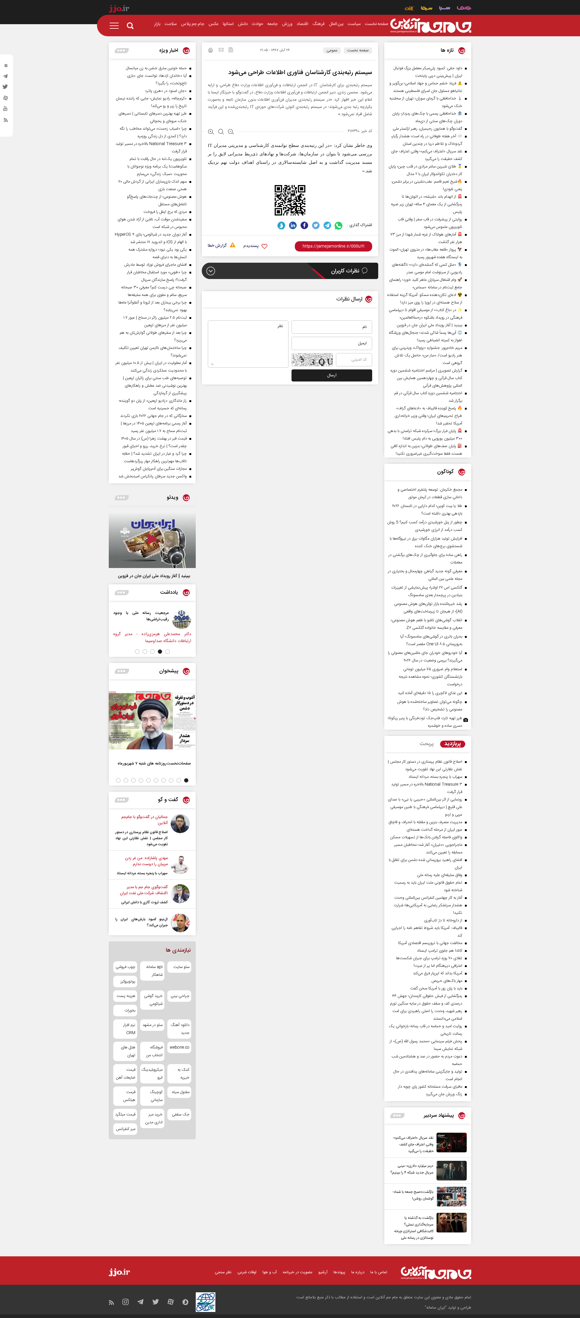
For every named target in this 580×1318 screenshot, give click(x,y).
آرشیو (322, 1272)
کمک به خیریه (183, 1073)
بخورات (129, 1010)
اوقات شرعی (246, 1272)
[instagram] (6, 66)
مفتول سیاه (180, 1092)
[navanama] (464, 9)
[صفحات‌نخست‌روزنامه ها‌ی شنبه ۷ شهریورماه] (152, 720)
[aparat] (6, 99)
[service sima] (426, 9)
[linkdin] (293, 225)
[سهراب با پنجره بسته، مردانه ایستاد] (180, 865)
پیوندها (339, 1272)
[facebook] (304, 225)
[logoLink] (430, 25)
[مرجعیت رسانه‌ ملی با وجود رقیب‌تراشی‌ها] (183, 619)
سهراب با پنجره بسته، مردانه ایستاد (142, 873)
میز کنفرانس (125, 1129)
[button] (167, 651)
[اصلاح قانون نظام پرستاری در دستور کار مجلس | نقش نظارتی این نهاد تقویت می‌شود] (180, 830)
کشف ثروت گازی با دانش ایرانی (144, 902)
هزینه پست (126, 996)
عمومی (332, 50)
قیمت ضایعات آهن (125, 1073)
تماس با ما (378, 1272)
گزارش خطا (217, 245)
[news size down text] (231, 132)
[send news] (221, 50)
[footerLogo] (436, 1272)
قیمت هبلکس (129, 1096)
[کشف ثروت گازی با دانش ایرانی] (180, 894)
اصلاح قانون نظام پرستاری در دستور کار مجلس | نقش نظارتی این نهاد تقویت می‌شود (141, 838)
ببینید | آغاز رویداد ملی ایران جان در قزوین (154, 576)
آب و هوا (270, 1272)
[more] (397, 1115)
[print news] (210, 51)
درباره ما (357, 1272)
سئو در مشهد (152, 1025)
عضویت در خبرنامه (297, 1272)
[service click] (409, 9)
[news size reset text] (221, 132)
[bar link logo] (119, 9)
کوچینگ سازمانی (156, 1096)
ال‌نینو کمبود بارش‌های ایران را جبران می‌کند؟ (141, 922)
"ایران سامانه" (436, 1307)
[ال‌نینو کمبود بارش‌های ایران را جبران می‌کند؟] (180, 922)
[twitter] (6, 88)
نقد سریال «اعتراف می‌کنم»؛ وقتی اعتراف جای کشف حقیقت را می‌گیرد (413, 1144)
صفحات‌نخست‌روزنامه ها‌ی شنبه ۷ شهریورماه (154, 763)
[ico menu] (116, 25)
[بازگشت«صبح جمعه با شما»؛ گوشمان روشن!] (450, 1196)
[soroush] (281, 225)
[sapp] (6, 110)
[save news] (230, 50)
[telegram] (6, 77)
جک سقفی (180, 1114)
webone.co (179, 1047)
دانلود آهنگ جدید (180, 1029)
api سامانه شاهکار (154, 971)
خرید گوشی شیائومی (153, 1000)
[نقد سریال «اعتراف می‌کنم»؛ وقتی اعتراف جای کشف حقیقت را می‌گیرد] (450, 1143)
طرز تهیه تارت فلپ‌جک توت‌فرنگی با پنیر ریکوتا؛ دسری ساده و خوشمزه (425, 722)
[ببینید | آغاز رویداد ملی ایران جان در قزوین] (152, 540)
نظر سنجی (223, 1272)
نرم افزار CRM (129, 1029)
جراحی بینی (180, 996)
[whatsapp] (339, 225)
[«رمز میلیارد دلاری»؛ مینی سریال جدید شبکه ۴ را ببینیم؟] (450, 1170)
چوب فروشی (125, 967)
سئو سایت (181, 967)
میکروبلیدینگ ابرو (152, 1073)
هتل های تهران (128, 1051)
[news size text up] (211, 132)
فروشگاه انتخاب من (154, 1051)
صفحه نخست (358, 50)
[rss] (6, 121)
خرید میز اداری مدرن (153, 1118)
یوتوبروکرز (128, 981)
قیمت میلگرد (125, 1114)
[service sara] (444, 9)
